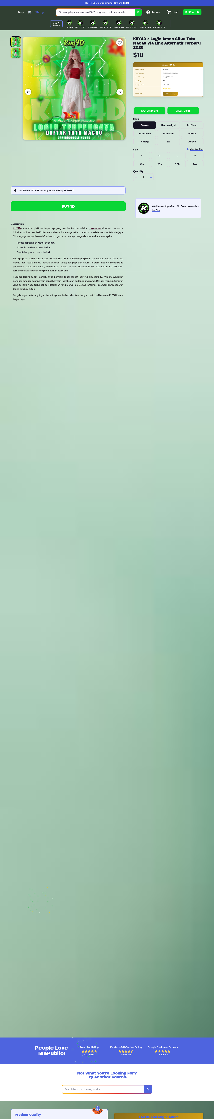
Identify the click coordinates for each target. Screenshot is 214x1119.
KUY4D (68, 206)
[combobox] (95, 12)
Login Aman (95, 228)
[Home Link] (36, 12)
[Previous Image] (28, 91)
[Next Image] (120, 91)
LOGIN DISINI (183, 110)
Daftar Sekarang (170, 94)
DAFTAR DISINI (149, 110)
